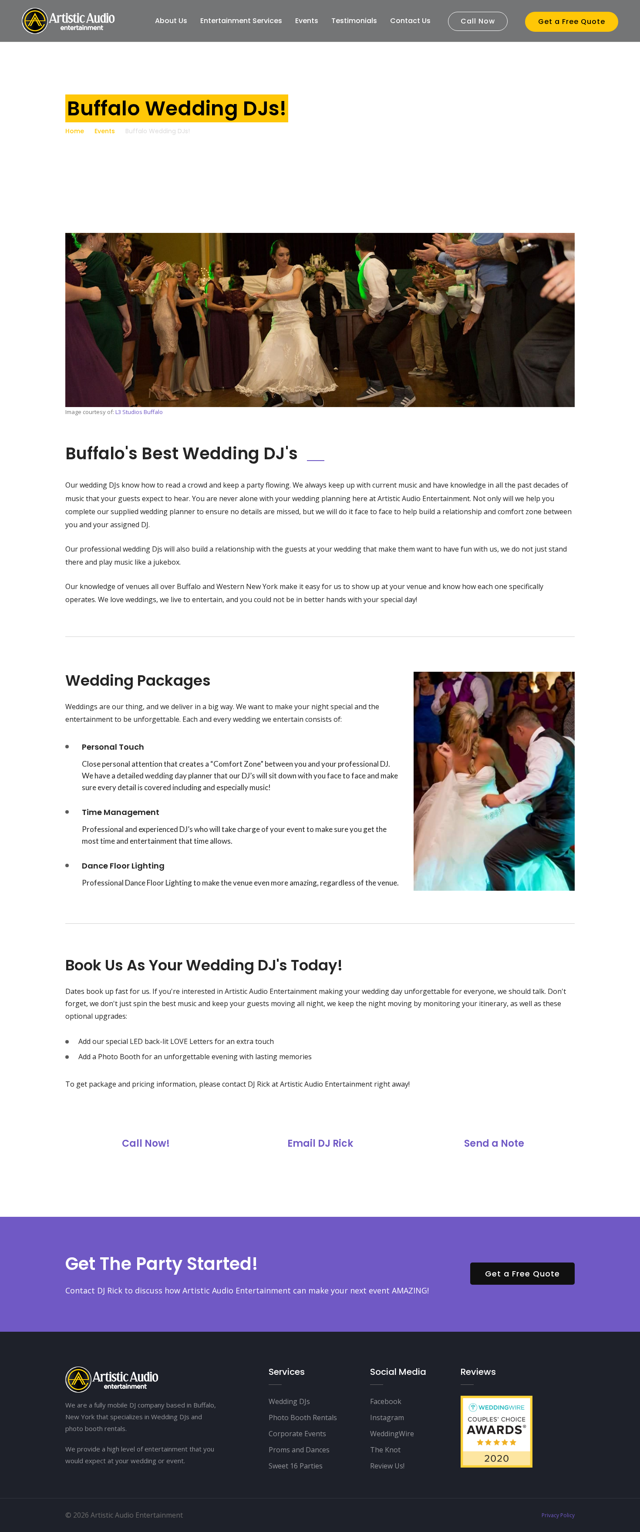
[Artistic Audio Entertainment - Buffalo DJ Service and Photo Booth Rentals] (69, 20)
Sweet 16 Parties (296, 1466)
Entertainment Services (241, 21)
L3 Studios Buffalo (139, 412)
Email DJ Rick (320, 1143)
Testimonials (354, 21)
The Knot (385, 1450)
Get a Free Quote (571, 22)
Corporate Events (297, 1433)
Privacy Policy (558, 1515)
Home (74, 131)
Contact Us (410, 21)
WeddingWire (392, 1433)
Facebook (385, 1401)
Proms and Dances (299, 1450)
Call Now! (146, 1143)
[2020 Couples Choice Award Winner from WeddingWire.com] (496, 1431)
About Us (171, 21)
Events (306, 21)
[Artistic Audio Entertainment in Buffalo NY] (112, 1378)
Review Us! (387, 1466)
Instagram (387, 1417)
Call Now (478, 21)
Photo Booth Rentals (303, 1417)
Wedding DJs (289, 1401)
